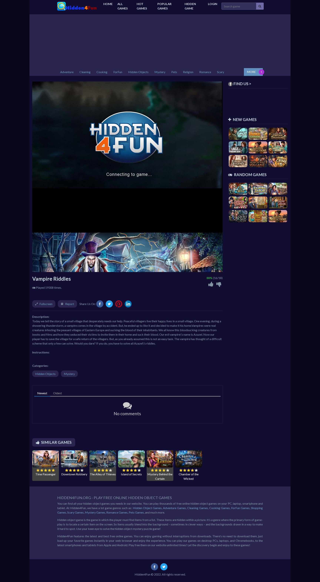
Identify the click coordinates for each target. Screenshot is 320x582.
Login (212, 4)
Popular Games (164, 6)
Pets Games (136, 512)
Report (69, 304)
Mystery (69, 374)
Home (108, 4)
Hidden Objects (45, 374)
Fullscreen (45, 304)
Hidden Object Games (147, 508)
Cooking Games (219, 508)
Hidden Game (190, 6)
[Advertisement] (160, 40)
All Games (122, 6)
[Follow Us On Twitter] (163, 566)
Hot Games (142, 6)
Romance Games (117, 512)
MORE (251, 71)
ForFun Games (240, 508)
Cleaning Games (197, 508)
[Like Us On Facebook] (154, 566)
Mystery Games (95, 512)
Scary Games (75, 512)
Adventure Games (174, 508)
